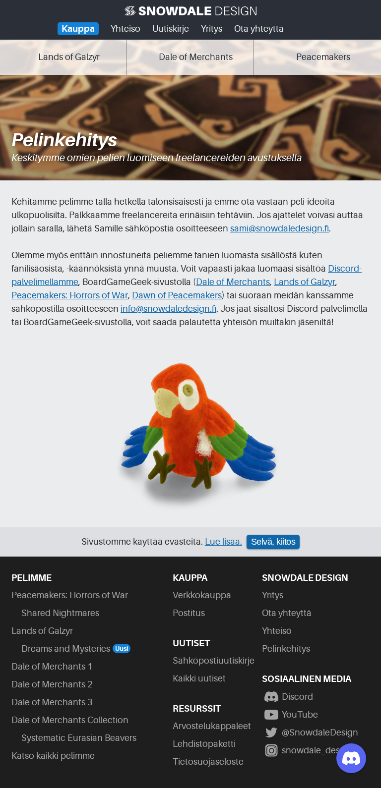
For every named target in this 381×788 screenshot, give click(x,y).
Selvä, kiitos (273, 542)
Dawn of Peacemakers (177, 295)
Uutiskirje (170, 29)
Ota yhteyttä (259, 29)
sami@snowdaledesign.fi (279, 228)
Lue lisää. (223, 542)
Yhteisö (125, 29)
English (319, 31)
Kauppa (78, 29)
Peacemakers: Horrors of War (69, 295)
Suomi (300, 31)
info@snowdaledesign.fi (168, 309)
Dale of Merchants (233, 282)
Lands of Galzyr (304, 282)
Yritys (211, 29)
